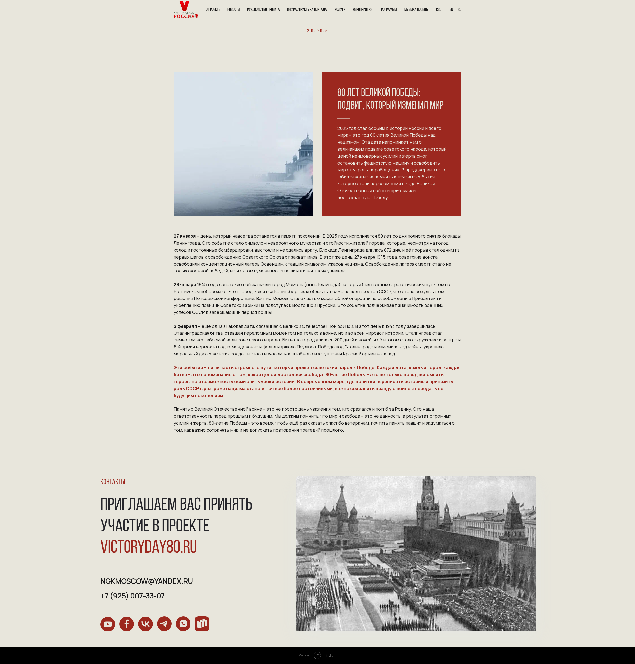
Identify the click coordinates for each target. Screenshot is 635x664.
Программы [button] (388, 10)
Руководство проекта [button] (263, 10)
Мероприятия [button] (362, 10)
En (451, 10)
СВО (438, 10)
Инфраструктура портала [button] (307, 10)
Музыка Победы (416, 10)
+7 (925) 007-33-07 (132, 596)
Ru (459, 10)
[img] (107, 624)
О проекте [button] (213, 10)
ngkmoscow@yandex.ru (146, 581)
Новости (233, 10)
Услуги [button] (339, 10)
